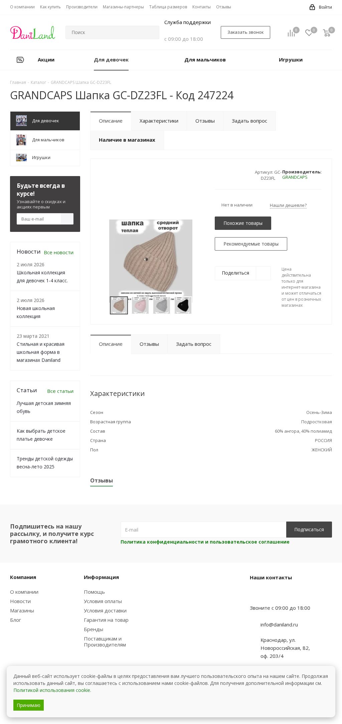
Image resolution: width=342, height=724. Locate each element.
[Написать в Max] (271, 595)
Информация (101, 577)
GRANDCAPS (295, 177)
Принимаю (28, 705)
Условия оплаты (103, 601)
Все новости (58, 252)
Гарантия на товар (106, 619)
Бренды (93, 629)
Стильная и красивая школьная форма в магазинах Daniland (40, 352)
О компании (24, 591)
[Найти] (151, 32)
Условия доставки (105, 610)
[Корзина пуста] (326, 32)
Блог (15, 619)
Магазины (22, 610)
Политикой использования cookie (51, 690)
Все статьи (60, 391)
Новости (20, 601)
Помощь (94, 591)
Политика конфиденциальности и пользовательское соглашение (205, 542)
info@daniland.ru (279, 624)
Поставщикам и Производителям (105, 641)
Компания (23, 577)
